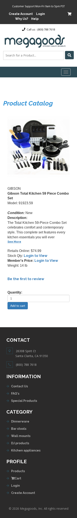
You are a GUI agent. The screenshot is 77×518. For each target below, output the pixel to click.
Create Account (21, 14)
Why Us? (21, 18)
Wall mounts (20, 436)
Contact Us (19, 386)
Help (34, 18)
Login (40, 14)
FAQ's (15, 393)
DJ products (20, 443)
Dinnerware (20, 421)
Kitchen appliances (25, 450)
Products (18, 471)
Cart (18, 478)
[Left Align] (69, 55)
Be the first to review (25, 279)
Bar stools (18, 428)
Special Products (24, 400)
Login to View (35, 256)
